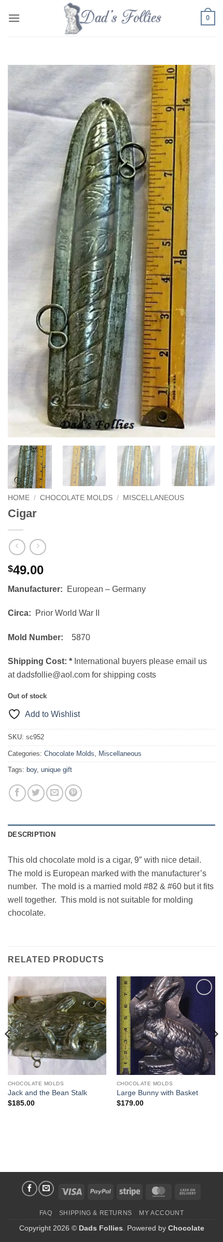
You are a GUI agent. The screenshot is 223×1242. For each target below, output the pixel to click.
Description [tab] (31, 834)
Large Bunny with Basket (157, 1093)
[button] (14, 18)
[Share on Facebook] (17, 793)
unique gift (56, 770)
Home (19, 498)
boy (31, 770)
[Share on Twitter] (36, 793)
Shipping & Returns (95, 1213)
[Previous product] (38, 547)
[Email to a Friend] (54, 793)
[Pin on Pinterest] (73, 793)
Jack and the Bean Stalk (47, 1093)
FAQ (45, 1213)
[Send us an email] (46, 1188)
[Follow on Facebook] (29, 1188)
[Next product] (17, 547)
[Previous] (25, 251)
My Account (161, 1213)
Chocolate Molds (76, 498)
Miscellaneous (153, 498)
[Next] (198, 251)
